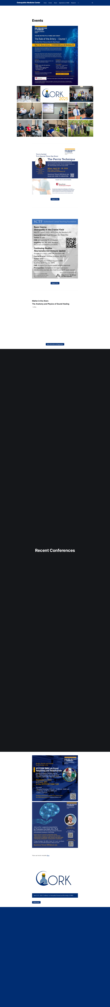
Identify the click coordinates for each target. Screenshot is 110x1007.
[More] (78, 3)
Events (50, 2)
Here (48, 855)
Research (73, 2)
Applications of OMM (64, 2)
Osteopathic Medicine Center (28, 2)
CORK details (36, 902)
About (55, 2)
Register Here (55, 199)
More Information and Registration (55, 344)
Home (45, 2)
